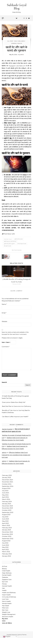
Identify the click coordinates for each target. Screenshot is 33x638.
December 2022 (7, 532)
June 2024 (5, 493)
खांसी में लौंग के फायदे (18, 239)
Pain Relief (5, 606)
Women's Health (7, 616)
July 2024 (5, 490)
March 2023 (6, 525)
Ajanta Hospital (7, 429)
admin (22, 54)
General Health (16, 43)
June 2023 (5, 519)
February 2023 (7, 528)
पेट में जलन (11, 181)
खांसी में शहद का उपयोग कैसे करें (10, 241)
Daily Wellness (19, 41)
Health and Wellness (9, 592)
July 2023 (5, 517)
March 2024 (6, 499)
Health (4, 590)
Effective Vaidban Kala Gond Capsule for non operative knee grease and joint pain (16, 455)
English (7, 636)
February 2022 (7, 554)
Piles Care (5, 608)
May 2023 (5, 521)
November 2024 (7, 482)
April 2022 (5, 549)
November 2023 (7, 508)
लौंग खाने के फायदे (7, 246)
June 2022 (5, 545)
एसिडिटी (25, 175)
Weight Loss (6, 612)
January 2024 (6, 503)
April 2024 (5, 497)
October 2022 (6, 536)
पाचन (5, 78)
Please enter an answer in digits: (12, 338)
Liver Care (5, 599)
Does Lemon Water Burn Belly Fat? (14, 402)
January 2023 (6, 530)
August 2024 (6, 488)
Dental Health (6, 575)
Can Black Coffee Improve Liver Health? (15, 416)
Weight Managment (8, 614)
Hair (3, 588)
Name (4, 304)
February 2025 (7, 475)
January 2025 (6, 477)
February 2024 (7, 501)
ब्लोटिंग (6, 118)
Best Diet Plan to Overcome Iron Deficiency (16, 406)
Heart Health (6, 595)
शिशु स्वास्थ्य (5, 619)
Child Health (6, 571)
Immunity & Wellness (9, 597)
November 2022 (7, 534)
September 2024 (7, 486)
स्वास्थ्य (3, 621)
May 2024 (5, 495)
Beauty (4, 568)
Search (4, 382)
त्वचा (17, 190)
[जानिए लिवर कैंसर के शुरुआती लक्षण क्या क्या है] (27, 256)
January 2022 (6, 556)
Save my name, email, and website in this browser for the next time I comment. (15, 333)
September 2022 (7, 538)
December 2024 (7, 480)
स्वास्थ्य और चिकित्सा (7, 623)
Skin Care (5, 610)
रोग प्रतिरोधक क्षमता (17, 140)
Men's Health (6, 601)
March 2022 (6, 551)
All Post (10, 41)
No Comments (16, 250)
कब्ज (8, 114)
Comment (6, 346)
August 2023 (6, 514)
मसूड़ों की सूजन (27, 125)
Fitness (4, 584)
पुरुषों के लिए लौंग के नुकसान (9, 243)
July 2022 (5, 543)
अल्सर (11, 127)
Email (4, 313)
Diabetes (5, 577)
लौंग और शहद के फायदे (21, 243)
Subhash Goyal (8, 239)
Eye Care (5, 581)
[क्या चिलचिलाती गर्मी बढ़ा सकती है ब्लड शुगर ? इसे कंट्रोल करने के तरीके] (6, 256)
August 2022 (6, 541)
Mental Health (7, 603)
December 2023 (7, 506)
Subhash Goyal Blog (16, 6)
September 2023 (7, 512)
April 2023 (5, 523)
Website (4, 321)
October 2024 (6, 484)
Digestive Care (6, 579)
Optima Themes (21, 634)
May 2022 (5, 547)
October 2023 (6, 510)
